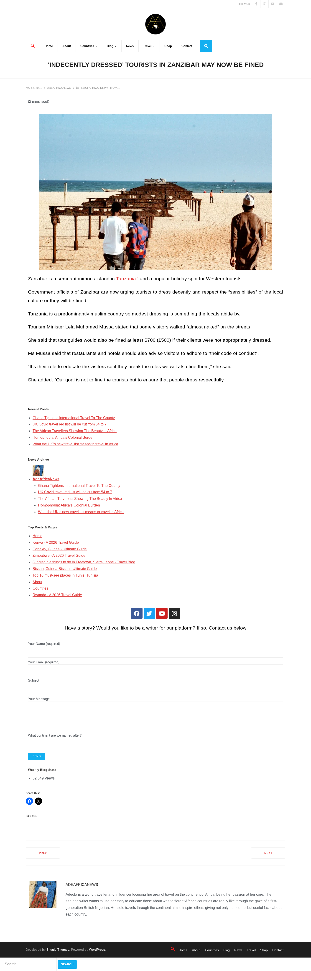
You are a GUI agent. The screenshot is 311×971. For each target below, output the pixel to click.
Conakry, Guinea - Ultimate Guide (60, 549)
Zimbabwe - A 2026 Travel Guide (59, 555)
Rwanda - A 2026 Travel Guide (57, 595)
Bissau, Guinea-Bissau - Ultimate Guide (65, 569)
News (104, 87)
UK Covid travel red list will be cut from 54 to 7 (70, 424)
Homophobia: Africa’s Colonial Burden (63, 437)
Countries (40, 588)
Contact (277, 950)
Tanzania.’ (127, 278)
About (37, 582)
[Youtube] (162, 613)
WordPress (97, 949)
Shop (264, 950)
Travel (115, 87)
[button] (33, 46)
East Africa (90, 87)
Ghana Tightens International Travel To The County (74, 418)
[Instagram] (174, 613)
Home (37, 536)
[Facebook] (137, 613)
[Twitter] (149, 613)
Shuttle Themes (57, 949)
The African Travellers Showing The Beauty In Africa (75, 431)
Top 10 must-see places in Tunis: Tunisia (65, 575)
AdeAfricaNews (59, 87)
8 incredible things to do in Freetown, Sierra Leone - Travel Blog (84, 562)
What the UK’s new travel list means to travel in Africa (75, 444)
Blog (226, 950)
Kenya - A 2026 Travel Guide (56, 542)
